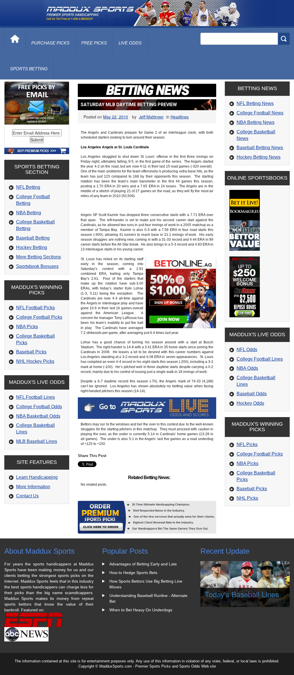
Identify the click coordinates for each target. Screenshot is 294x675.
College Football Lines (260, 359)
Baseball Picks (31, 351)
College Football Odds (39, 406)
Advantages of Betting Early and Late (143, 564)
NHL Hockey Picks (35, 361)
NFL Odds (247, 349)
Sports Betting (29, 68)
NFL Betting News (255, 103)
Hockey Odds (250, 403)
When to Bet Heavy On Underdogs (140, 610)
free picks (94, 42)
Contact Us (27, 495)
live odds (130, 42)
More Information (33, 486)
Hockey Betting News (259, 157)
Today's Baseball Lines (242, 594)
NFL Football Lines (35, 397)
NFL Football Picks (35, 307)
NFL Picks (247, 444)
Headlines (180, 117)
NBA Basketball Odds (38, 416)
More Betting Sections (38, 256)
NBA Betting (28, 212)
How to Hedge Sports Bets (133, 572)
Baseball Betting (33, 238)
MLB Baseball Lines (36, 441)
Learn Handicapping (37, 477)
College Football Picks (39, 317)
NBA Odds (247, 368)
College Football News (260, 112)
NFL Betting (28, 187)
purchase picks (50, 42)
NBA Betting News (255, 122)
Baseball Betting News (260, 147)
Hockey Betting (31, 247)
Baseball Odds (252, 393)
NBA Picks (27, 326)
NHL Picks (247, 498)
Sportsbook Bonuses (37, 266)
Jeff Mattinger (151, 117)
